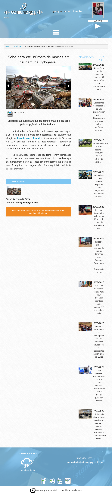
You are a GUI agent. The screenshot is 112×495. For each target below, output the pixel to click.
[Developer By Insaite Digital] (33, 490)
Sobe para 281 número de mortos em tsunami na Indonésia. (49, 46)
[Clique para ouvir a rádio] (98, 26)
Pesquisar (77, 11)
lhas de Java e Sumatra (29, 138)
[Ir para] (38, 87)
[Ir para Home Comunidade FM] (23, 9)
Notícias (17, 46)
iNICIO (7, 46)
